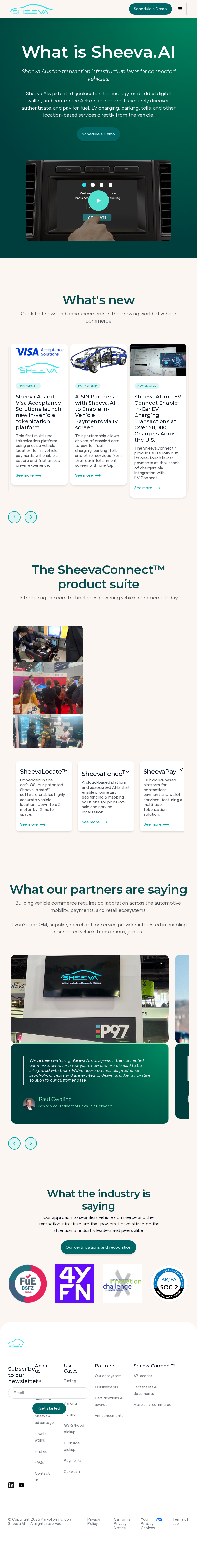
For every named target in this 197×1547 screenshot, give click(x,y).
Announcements (109, 1416)
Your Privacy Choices (148, 1523)
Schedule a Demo (150, 9)
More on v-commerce (152, 1405)
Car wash (72, 1472)
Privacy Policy (93, 1521)
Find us (41, 1451)
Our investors (107, 1387)
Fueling (70, 1381)
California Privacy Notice (122, 1523)
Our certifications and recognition (98, 1247)
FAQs (39, 1462)
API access (143, 1376)
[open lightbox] (98, 200)
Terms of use (181, 1521)
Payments (73, 1461)
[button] (180, 9)
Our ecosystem (108, 1376)
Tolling (69, 1414)
